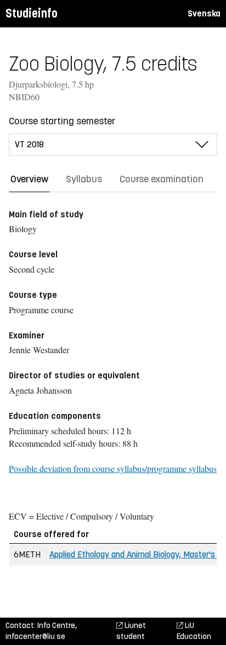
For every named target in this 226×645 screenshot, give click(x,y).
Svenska (204, 13)
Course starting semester (62, 121)
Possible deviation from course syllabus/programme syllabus (113, 468)
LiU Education (194, 631)
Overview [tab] (29, 179)
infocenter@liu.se (35, 636)
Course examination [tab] (162, 179)
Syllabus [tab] (84, 179)
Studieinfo (31, 13)
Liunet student (131, 631)
